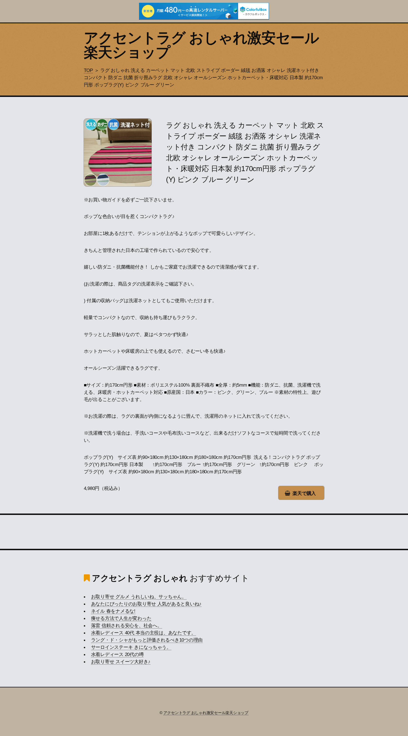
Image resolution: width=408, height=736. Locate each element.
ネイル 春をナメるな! (113, 611)
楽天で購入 (304, 493)
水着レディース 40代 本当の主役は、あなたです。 (143, 632)
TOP (88, 70)
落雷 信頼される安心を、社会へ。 (126, 625)
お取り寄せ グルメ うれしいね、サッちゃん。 (139, 596)
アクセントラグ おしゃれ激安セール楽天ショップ (201, 45)
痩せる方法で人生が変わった (121, 618)
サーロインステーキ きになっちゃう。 (131, 647)
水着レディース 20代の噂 (117, 654)
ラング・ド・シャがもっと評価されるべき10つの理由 (147, 640)
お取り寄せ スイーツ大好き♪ (120, 661)
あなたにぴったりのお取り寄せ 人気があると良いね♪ (146, 604)
